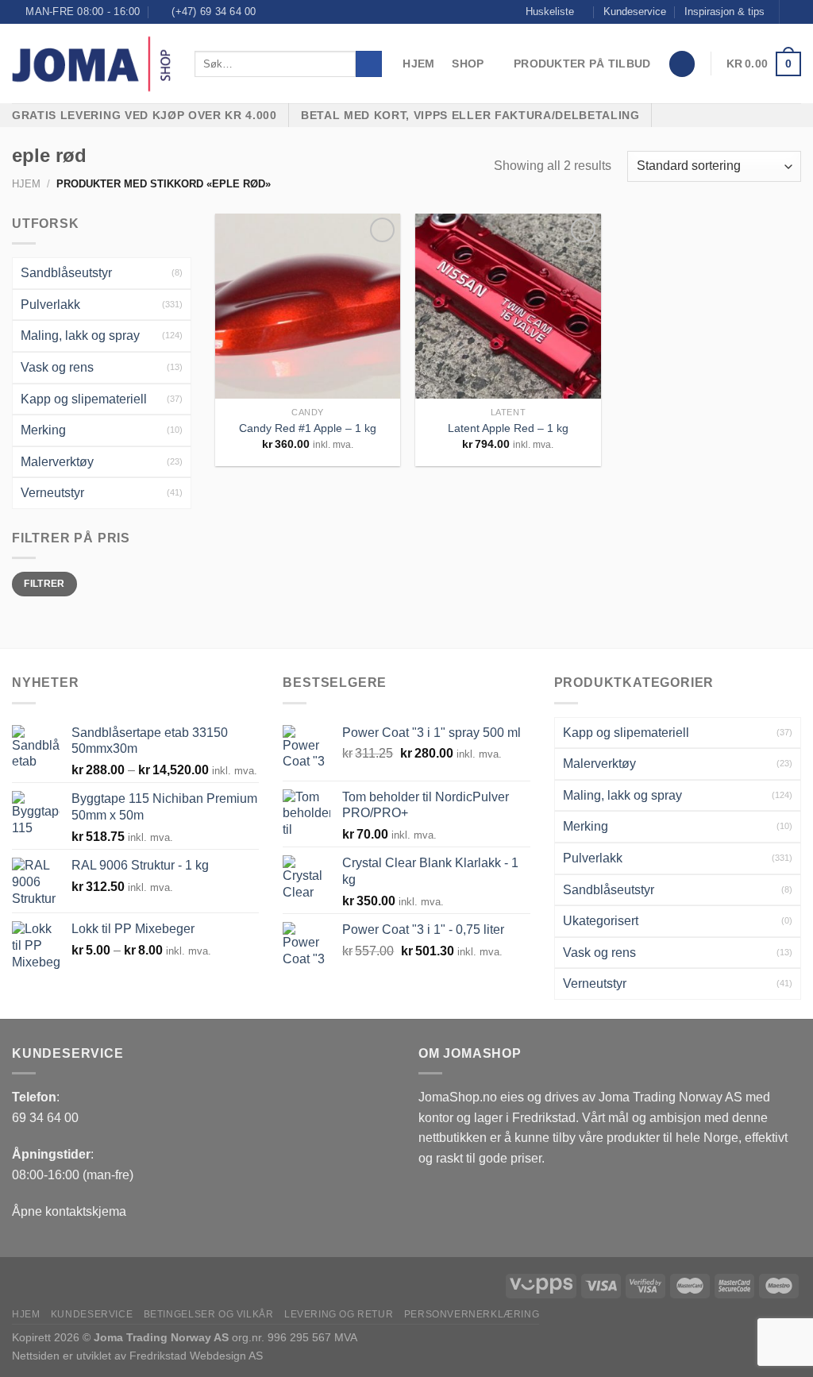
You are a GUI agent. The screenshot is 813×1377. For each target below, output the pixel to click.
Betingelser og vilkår (209, 1314)
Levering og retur (338, 1314)
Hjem (418, 63)
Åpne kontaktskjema (69, 1211)
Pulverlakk (50, 304)
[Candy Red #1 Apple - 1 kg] (307, 306)
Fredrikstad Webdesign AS (196, 1355)
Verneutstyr (52, 492)
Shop (468, 63)
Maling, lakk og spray (80, 335)
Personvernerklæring (472, 1314)
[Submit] (369, 64)
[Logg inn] (682, 64)
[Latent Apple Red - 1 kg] (507, 306)
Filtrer (44, 583)
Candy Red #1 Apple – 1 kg (307, 428)
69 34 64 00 (45, 1117)
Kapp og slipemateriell (84, 399)
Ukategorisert (600, 921)
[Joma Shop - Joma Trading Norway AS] (91, 64)
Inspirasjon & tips (724, 11)
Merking (43, 430)
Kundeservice (634, 11)
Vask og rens (57, 367)
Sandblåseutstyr (66, 273)
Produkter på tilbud (582, 63)
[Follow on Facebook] (793, 11)
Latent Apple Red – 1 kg (508, 428)
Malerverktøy (57, 462)
